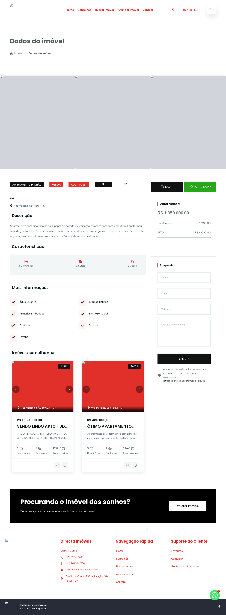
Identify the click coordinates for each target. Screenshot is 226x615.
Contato (148, 10)
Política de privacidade (183, 566)
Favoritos (175, 551)
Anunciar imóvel (128, 10)
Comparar (175, 559)
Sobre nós (84, 10)
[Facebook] (219, 606)
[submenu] (211, 9)
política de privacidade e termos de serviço (183, 380)
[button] (15, 389)
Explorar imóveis (187, 506)
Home (70, 10)
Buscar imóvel (104, 10)
